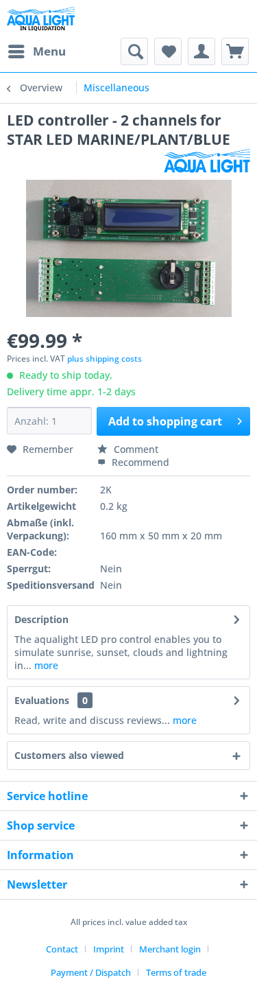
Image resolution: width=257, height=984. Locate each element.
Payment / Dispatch (91, 972)
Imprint (108, 949)
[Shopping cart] (235, 51)
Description (41, 619)
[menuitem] (36, 51)
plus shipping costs (104, 358)
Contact (62, 949)
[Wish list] (168, 51)
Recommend (139, 462)
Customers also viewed (69, 755)
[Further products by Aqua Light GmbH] (207, 161)
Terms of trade (176, 972)
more (45, 665)
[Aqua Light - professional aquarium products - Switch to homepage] (44, 19)
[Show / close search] (134, 51)
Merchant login (170, 949)
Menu (49, 51)
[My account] (201, 51)
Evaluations (41, 700)
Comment (134, 449)
